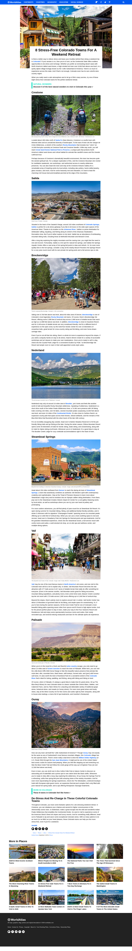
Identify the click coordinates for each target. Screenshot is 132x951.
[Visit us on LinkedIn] (23, 931)
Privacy (21, 927)
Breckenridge (87, 315)
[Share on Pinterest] (43, 828)
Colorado (36, 61)
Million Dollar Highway (87, 758)
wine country (72, 666)
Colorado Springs (92, 224)
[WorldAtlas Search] (123, 2)
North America (69, 584)
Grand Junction (54, 668)
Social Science (77, 2)
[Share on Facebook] (36, 828)
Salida (34, 227)
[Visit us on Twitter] (16, 931)
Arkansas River (70, 229)
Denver (61, 490)
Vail (33, 584)
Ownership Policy (65, 927)
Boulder (69, 403)
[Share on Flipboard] (33, 828)
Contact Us (15, 927)
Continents (28, 2)
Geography (52, 2)
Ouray (85, 753)
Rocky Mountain (57, 317)
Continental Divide (64, 413)
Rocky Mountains (69, 145)
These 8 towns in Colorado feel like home (51, 793)
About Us (33, 927)
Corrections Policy (54, 927)
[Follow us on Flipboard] (9, 931)
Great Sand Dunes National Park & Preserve (53, 150)
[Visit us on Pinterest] (19, 931)
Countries (40, 2)
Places (51, 835)
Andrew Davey (35, 835)
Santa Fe (58, 140)
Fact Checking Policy (42, 927)
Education (63, 2)
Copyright (27, 927)
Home (9, 927)
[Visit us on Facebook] (12, 931)
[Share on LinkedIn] (46, 828)
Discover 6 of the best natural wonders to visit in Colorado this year (62, 87)
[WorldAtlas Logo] (15, 2)
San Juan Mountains (60, 760)
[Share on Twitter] (39, 828)
